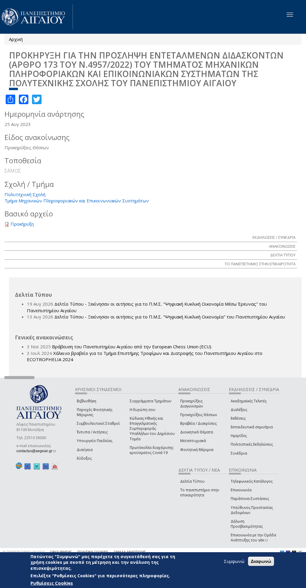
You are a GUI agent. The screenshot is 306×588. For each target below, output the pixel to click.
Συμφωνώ (234, 561)
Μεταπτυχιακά (193, 440)
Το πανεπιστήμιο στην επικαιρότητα (199, 492)
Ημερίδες (239, 435)
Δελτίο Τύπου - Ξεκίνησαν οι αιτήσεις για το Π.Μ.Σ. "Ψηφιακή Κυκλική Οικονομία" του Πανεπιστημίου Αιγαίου (169, 317)
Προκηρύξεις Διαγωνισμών (191, 403)
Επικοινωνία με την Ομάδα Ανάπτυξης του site (253, 537)
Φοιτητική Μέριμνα (196, 449)
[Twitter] (36, 466)
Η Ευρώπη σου (142, 409)
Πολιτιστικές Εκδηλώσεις (252, 444)
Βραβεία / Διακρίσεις (198, 423)
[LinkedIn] (45, 466)
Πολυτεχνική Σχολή (24, 194)
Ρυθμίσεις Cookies (51, 583)
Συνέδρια (239, 453)
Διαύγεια (85, 449)
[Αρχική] (36, 16)
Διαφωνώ (261, 561)
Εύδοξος (84, 458)
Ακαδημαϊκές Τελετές (249, 401)
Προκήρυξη (22, 224)
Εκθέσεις (238, 418)
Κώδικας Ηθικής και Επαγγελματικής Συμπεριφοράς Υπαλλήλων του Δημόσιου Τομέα (152, 428)
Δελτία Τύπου (192, 481)
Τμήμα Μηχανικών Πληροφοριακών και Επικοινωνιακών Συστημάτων (76, 201)
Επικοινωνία (241, 489)
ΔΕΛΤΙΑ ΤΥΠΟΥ (283, 255)
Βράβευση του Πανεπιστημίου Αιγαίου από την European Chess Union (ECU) (131, 347)
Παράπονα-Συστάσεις (250, 498)
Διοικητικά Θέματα (196, 432)
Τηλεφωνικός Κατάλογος (252, 481)
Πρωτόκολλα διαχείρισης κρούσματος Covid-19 (151, 450)
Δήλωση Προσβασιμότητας (247, 524)
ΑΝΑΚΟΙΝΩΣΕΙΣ (282, 246)
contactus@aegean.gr (36, 451)
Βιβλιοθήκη (86, 401)
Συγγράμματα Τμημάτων (150, 401)
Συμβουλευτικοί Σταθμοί (98, 423)
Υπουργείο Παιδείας (94, 440)
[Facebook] (27, 466)
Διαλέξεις (239, 409)
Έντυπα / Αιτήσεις (92, 432)
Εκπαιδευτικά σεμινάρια (252, 427)
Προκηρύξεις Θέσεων (198, 414)
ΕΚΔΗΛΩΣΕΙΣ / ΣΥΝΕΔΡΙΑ (274, 237)
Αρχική (16, 39)
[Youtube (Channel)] (54, 466)
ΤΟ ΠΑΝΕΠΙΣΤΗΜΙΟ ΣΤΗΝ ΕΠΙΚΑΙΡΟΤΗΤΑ (260, 264)
